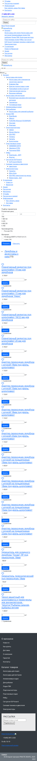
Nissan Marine (14, 132)
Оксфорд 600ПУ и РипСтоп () (15, 237)
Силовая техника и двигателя (23, 42)
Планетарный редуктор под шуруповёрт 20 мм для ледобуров (16, 341)
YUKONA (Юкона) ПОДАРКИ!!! (20, 121)
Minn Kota (13, 173)
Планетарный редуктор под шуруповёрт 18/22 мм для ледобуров (16, 317)
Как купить (7, 646)
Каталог (6, 75)
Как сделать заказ (11, 8)
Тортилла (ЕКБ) (14, 150)
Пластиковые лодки (12, 40)
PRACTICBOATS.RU (8, 734)
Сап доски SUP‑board (14, 159)
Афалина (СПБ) (14, 148)
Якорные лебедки (15, 93)
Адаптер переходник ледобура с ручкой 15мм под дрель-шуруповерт (18, 388)
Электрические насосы (17, 91)
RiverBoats (13, 116)
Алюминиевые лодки (19, 35)
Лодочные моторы (27, 37)
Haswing (12, 171)
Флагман (12, 125)
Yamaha (12, 139)
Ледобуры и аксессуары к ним (11, 254)
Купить (5, 283)
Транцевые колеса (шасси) (19, 89)
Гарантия (6, 658)
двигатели (13, 166)
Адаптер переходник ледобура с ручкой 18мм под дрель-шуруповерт (18, 412)
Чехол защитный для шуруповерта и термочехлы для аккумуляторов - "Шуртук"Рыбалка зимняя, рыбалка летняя (17, 602)
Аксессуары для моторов (15, 95)
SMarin (11, 118)
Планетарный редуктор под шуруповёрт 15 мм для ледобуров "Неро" (16, 293)
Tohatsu (12, 137)
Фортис (12, 157)
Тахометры (13, 102)
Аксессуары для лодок (13, 33)
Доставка (21, 8)
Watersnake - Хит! (15, 178)
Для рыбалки (11, 109)
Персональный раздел (10, 745)
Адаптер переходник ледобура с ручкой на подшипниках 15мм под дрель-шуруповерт (18, 507)
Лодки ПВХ (15, 37)
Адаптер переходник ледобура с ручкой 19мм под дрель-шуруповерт (18, 364)
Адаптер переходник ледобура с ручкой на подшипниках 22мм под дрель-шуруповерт (18, 531)
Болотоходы (13, 141)
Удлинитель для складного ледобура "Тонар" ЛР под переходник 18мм (16, 555)
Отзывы (7, 1)
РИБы (22, 40)
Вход (3, 26)
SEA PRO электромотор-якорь (20, 175)
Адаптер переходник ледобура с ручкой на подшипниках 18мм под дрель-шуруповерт (18, 483)
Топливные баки (15, 105)
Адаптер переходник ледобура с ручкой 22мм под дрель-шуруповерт (18, 436)
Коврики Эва (13, 84)
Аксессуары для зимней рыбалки (21, 111)
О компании (7, 654)
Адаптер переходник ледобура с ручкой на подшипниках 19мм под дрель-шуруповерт (18, 460)
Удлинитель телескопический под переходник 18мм (17, 577)
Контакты (8, 10)
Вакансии (14, 49)
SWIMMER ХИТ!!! (15, 146)
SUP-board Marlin (15, 162)
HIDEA (11, 130)
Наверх (4, 754)
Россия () (8, 231)
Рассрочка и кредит (12, 3)
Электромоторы (11, 44)
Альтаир (12, 123)
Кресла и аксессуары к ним (19, 86)
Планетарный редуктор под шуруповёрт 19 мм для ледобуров (16, 269)
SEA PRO (12, 134)
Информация (9, 6)
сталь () (7, 239)
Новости (8, 49)
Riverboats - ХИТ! (15, 155)
